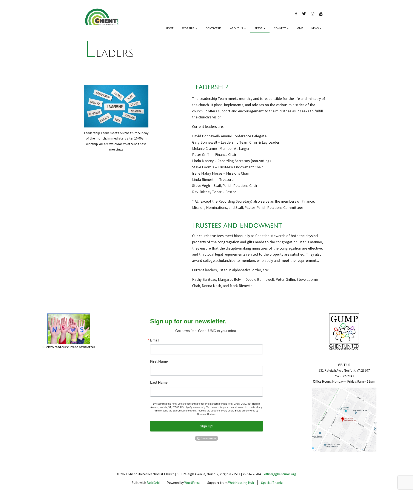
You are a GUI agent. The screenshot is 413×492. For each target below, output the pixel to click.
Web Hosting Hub (241, 482)
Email (154, 340)
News (315, 28)
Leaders (109, 53)
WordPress (192, 482)
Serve (258, 28)
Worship (188, 28)
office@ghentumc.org (280, 474)
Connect (280, 28)
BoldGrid (153, 482)
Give (300, 28)
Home (170, 28)
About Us (237, 28)
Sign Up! (206, 426)
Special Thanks (272, 482)
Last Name (159, 382)
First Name (159, 361)
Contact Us (214, 28)
